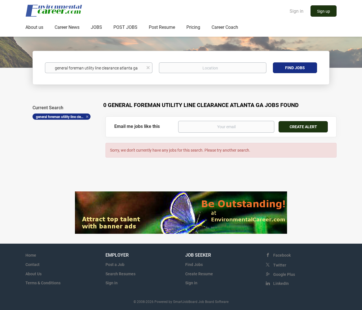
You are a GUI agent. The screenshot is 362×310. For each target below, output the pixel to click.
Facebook (282, 255)
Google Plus (284, 274)
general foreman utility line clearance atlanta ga (63, 117)
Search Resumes (120, 274)
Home (30, 255)
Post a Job (114, 264)
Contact (32, 264)
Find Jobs (295, 68)
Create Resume (199, 274)
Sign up (323, 11)
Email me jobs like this (137, 126)
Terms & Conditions (43, 283)
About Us (33, 274)
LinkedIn (281, 283)
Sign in (296, 11)
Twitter (279, 265)
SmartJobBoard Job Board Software (201, 302)
